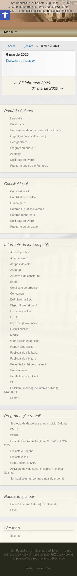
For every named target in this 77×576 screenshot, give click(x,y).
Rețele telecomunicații (24, 376)
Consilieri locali (19, 191)
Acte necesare (19, 258)
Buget (14, 282)
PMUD (14, 429)
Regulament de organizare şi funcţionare (35, 130)
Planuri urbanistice (21, 347)
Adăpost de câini (20, 264)
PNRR (14, 435)
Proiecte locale (19, 457)
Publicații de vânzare (23, 358)
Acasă (12, 46)
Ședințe (28, 46)
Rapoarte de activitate (24, 226)
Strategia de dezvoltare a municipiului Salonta (38, 423)
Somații (15, 398)
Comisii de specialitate (24, 197)
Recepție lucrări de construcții (28, 364)
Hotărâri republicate (22, 215)
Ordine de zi (17, 203)
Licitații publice (19, 329)
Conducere (17, 124)
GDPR (14, 317)
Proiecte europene (21, 451)
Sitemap (15, 535)
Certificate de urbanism (24, 287)
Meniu (8, 32)
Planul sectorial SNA (23, 463)
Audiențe (15, 154)
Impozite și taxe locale (24, 323)
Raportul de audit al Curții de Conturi (33, 504)
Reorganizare (18, 142)
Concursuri (17, 293)
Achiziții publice (19, 252)
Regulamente (18, 370)
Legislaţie (16, 118)
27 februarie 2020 (32, 82)
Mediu (14, 335)
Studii (13, 510)
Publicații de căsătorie (24, 352)
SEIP (13, 382)
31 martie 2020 (47, 88)
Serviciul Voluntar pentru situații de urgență (37, 478)
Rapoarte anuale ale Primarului (29, 165)
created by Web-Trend (39, 568)
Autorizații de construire (25, 276)
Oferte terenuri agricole (24, 341)
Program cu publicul (22, 148)
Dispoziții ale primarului (24, 305)
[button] (5, 15)
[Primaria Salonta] (38, 14)
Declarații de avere (22, 160)
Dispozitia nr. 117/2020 (20, 60)
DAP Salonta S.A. (21, 299)
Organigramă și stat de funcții (28, 136)
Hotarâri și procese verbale (27, 209)
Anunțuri (15, 270)
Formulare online (21, 311)
